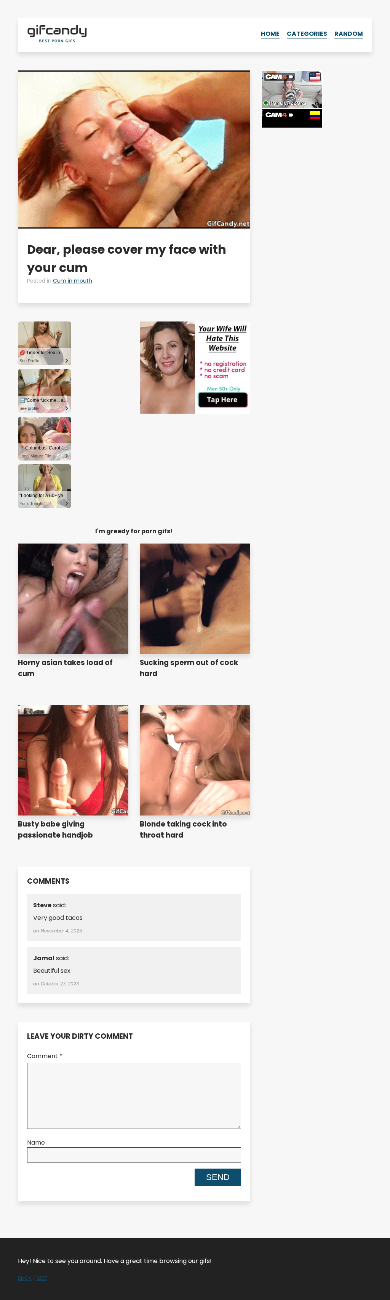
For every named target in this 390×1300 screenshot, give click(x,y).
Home (270, 33)
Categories (307, 33)
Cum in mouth (72, 281)
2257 (41, 1278)
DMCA (25, 1278)
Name (36, 1142)
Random (348, 33)
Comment (44, 1056)
